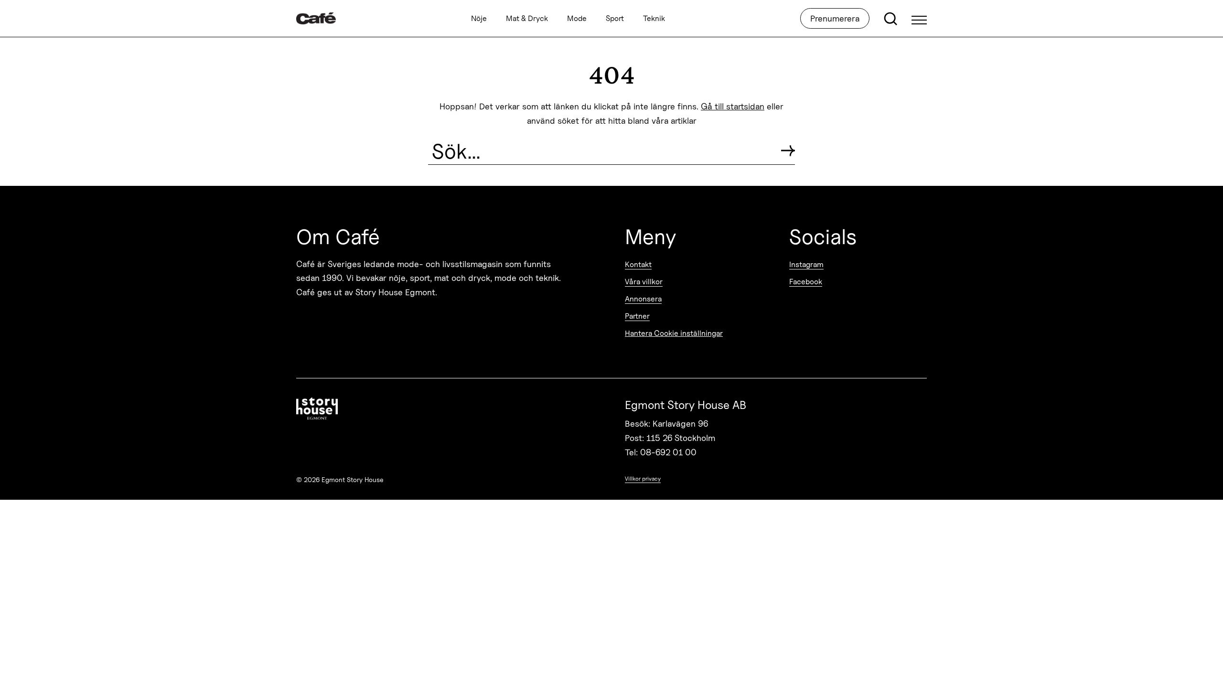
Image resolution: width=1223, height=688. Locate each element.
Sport (615, 18)
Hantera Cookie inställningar (674, 333)
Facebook (805, 281)
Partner (637, 316)
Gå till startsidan (732, 106)
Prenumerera (834, 18)
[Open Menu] (919, 18)
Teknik (654, 18)
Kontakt (638, 264)
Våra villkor (644, 281)
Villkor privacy (643, 478)
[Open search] (890, 18)
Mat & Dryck (527, 18)
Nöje (479, 18)
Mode (577, 18)
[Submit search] (788, 150)
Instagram (806, 264)
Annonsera (643, 298)
